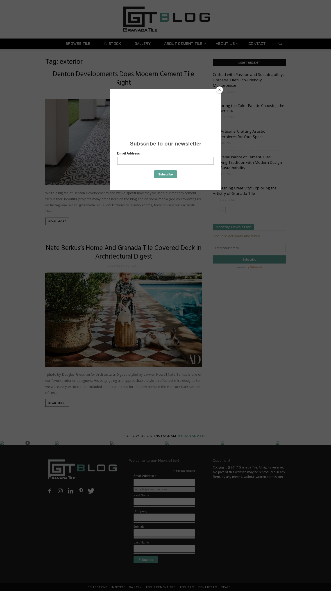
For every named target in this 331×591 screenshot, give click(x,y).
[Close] (219, 89)
